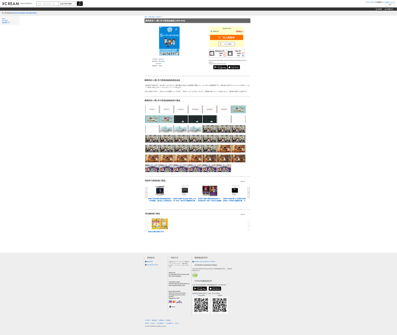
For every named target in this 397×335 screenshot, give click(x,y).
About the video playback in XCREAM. (204, 261)
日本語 (367, 2)
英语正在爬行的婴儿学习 (156, 231)
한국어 (393, 2)
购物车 (380, 9)
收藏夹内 (390, 9)
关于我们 (147, 320)
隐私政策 (154, 320)
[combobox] (47, 4)
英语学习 (6, 23)
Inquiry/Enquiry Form (152, 265)
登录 (390, 4)
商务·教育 (4, 20)
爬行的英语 (161, 61)
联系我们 (168, 320)
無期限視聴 (215, 31)
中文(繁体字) (386, 2)
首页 (3, 18)
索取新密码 (150, 261)
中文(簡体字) (160, 323)
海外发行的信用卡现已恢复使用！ (25, 13)
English (372, 2)
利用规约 (161, 320)
